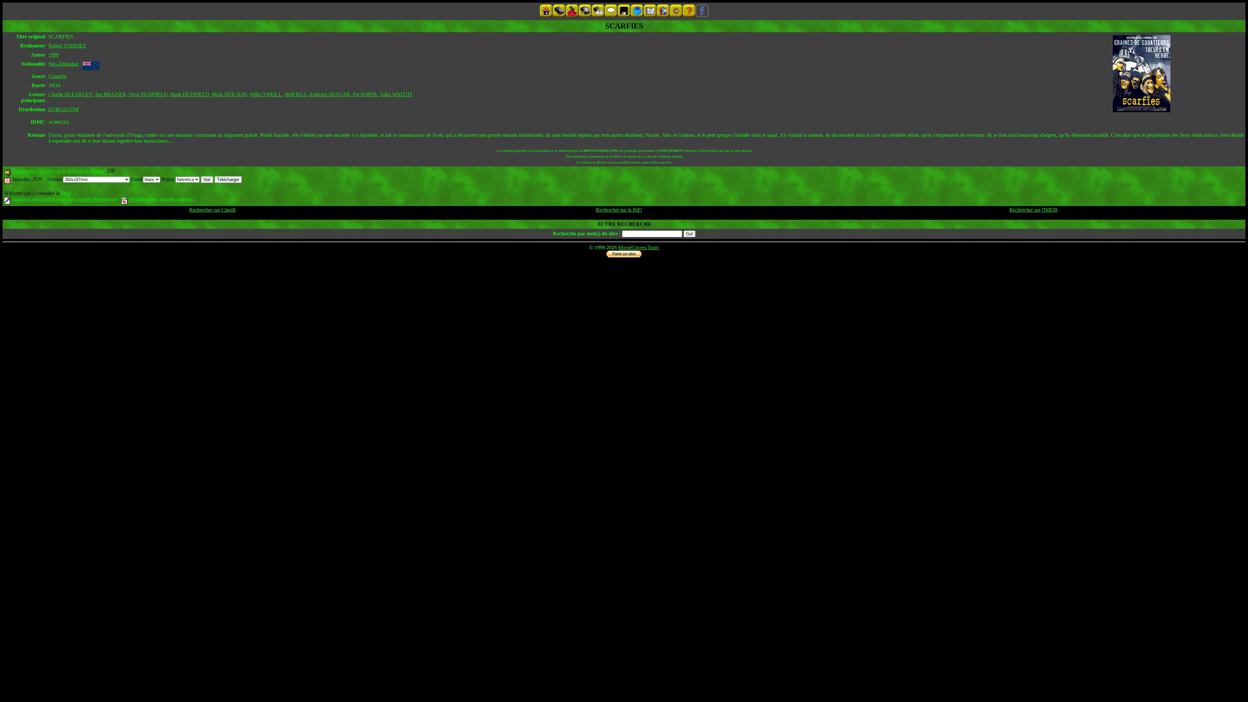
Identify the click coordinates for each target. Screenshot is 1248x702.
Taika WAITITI (396, 94)
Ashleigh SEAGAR (329, 94)
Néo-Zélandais (63, 64)
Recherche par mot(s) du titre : (587, 233)
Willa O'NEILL (266, 94)
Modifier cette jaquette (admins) (161, 199)
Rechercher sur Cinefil (212, 210)
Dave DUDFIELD (148, 94)
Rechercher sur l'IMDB (1033, 210)
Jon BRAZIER (110, 94)
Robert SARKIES (67, 45)
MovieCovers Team (638, 247)
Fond (137, 179)
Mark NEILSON (229, 94)
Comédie (57, 76)
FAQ (66, 193)
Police (169, 179)
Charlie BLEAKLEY (70, 94)
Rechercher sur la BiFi (619, 210)
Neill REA (295, 94)
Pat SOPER (365, 94)
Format (55, 179)
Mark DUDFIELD (189, 94)
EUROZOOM (63, 109)
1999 (53, 55)
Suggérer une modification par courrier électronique (64, 199)
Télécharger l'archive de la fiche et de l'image (58, 171)
